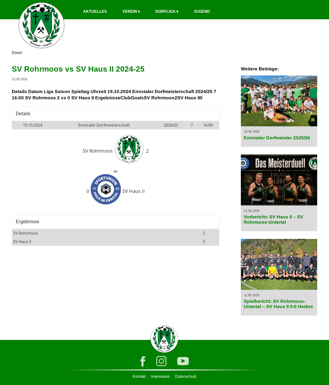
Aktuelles (95, 11)
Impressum (160, 376)
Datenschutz (186, 376)
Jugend (202, 11)
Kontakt (139, 376)
